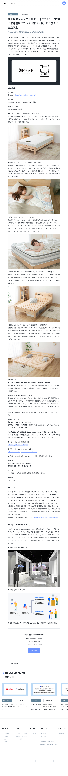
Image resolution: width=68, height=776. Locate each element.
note (42, 739)
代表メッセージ (7, 739)
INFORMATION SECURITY (60, 760)
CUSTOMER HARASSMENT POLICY (44, 760)
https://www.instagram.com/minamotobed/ (22, 452)
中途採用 (43, 733)
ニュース (34, 733)
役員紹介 (6, 742)
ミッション (6, 733)
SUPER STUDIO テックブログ (48, 742)
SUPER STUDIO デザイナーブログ (49, 744)
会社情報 (6, 736)
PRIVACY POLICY (30, 760)
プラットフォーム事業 (21, 733)
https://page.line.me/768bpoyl (18, 445)
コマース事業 (19, 739)
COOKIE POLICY (20, 760)
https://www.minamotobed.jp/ (25, 95)
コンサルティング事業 (21, 736)
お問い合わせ (34, 650)
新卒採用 (43, 736)
